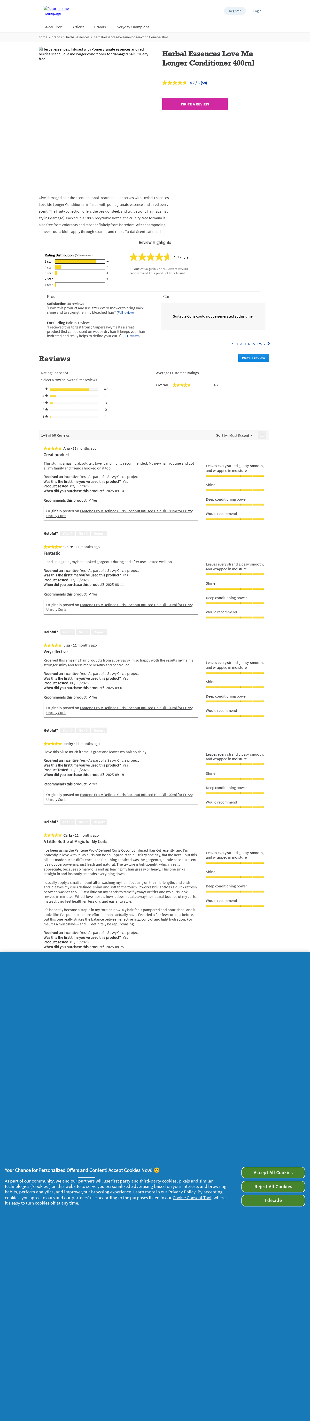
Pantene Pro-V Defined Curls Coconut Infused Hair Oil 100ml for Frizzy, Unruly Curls (119, 513)
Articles (78, 26)
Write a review (195, 104)
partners (86, 1181)
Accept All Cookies (273, 1172)
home (43, 37)
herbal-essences (77, 37)
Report (99, 533)
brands (57, 37)
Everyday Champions (132, 26)
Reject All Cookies (273, 1186)
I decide (273, 1200)
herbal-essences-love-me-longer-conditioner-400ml (131, 37)
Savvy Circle (53, 26)
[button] (235, 11)
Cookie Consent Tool (192, 1197)
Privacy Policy (181, 1192)
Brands (100, 26)
